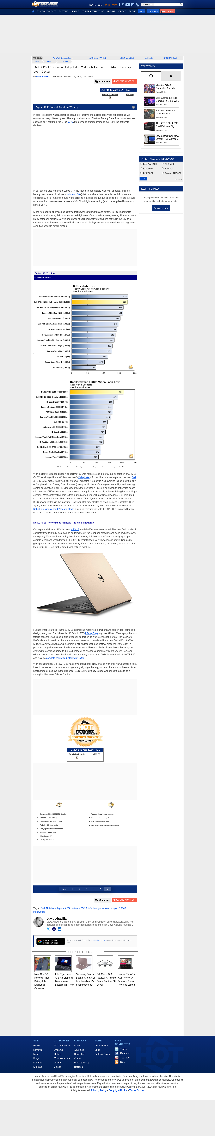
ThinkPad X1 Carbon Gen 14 (63, 58)
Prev (64, 889)
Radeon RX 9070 (172, 173)
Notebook (51, 908)
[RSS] (137, 5)
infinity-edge (94, 908)
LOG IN (92, 5)
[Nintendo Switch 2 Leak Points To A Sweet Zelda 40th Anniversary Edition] (149, 114)
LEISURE (111, 11)
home (37, 62)
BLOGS (132, 11)
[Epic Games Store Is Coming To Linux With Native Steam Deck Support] (149, 101)
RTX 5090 (148, 168)
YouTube (125, 1057)
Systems (58, 1050)
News (36, 1054)
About (77, 1045)
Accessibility (101, 1045)
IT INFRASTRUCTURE (93, 11)
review (74, 908)
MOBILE (75, 11)
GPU (70, 122)
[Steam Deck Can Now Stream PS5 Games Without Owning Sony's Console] (149, 139)
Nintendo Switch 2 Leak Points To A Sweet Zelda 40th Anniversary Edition (166, 112)
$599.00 (130, 94)
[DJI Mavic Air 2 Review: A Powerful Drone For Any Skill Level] (105, 963)
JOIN (100, 5)
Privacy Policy (81, 1062)
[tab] (151, 76)
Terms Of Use (136, 1090)
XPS (67, 908)
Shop (142, 11)
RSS (122, 1062)
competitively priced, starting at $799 (65, 658)
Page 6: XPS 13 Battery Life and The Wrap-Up (57, 107)
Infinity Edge (91, 633)
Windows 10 (73, 194)
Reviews (37, 1050)
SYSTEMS (63, 11)
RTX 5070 (148, 173)
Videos (57, 1067)
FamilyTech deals (110, 94)
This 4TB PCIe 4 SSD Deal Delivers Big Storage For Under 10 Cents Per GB (167, 125)
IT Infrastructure (62, 1058)
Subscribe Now (161, 208)
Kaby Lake (84, 477)
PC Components (62, 1045)
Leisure (58, 1062)
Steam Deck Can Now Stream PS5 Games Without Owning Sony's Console (167, 138)
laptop (60, 908)
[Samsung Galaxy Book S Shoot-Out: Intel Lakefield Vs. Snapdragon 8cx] (84, 963)
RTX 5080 (169, 164)
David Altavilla (57, 918)
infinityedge (39, 912)
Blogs (36, 1058)
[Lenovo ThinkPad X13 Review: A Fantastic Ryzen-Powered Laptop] (126, 963)
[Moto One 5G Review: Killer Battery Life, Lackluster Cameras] (43, 963)
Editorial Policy (102, 1054)
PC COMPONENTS (46, 11)
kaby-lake (107, 908)
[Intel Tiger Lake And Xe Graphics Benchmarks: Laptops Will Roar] (63, 963)
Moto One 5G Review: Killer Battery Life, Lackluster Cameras (41, 981)
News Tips (79, 1054)
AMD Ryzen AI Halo (127, 58)
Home (36, 1045)
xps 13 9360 (119, 908)
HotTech (78, 1067)
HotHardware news (98, 940)
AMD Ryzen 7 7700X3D (98, 58)
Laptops (64, 62)
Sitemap (37, 1067)
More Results (178, 179)
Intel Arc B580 (150, 164)
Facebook (125, 1053)
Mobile (50, 62)
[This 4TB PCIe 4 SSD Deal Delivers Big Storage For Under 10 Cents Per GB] (149, 126)
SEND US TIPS (111, 5)
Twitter (123, 1049)
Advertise (79, 1050)
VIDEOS (122, 11)
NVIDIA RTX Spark (170, 58)
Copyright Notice (118, 1090)
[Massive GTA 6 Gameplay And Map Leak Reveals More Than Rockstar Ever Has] (149, 88)
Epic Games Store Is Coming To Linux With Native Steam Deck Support (167, 99)
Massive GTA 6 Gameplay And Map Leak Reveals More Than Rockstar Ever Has (166, 87)
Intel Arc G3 (149, 58)
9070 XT (168, 168)
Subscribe (153, 11)
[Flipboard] (132, 5)
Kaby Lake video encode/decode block (53, 509)
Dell (134, 477)
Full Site (37, 1062)
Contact (78, 1058)
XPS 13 (75, 529)
